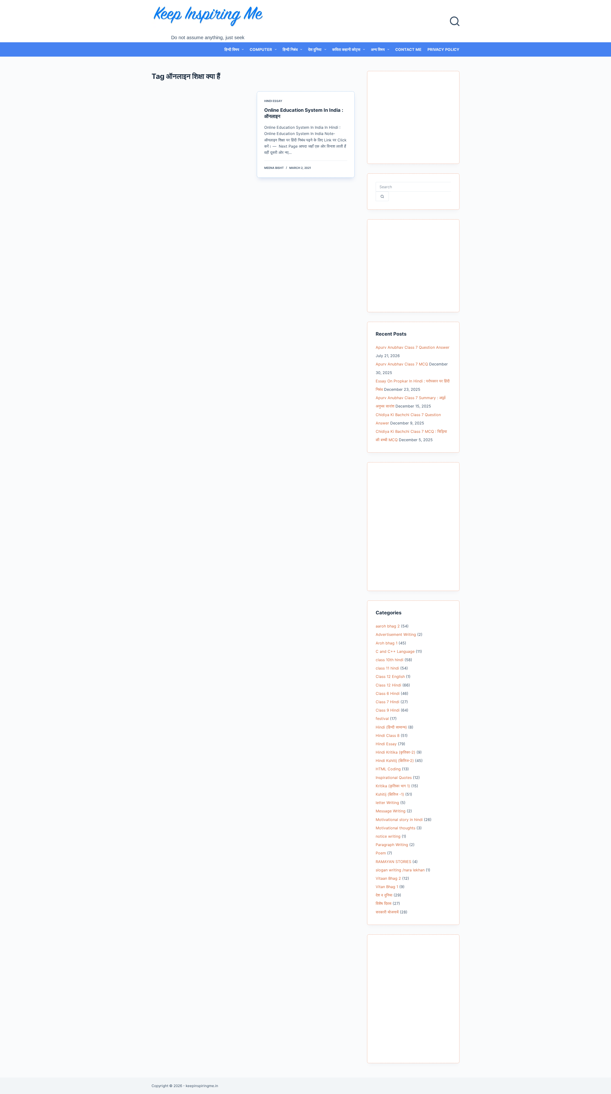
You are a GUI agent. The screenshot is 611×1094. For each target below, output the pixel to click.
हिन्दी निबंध (290, 49)
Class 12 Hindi (388, 685)
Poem (381, 853)
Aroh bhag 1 (386, 643)
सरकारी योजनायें (387, 912)
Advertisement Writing (396, 634)
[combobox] (413, 187)
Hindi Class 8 (388, 735)
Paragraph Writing (392, 844)
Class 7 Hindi (387, 701)
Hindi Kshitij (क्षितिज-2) (395, 760)
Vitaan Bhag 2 (388, 878)
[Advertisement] (413, 120)
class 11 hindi (387, 668)
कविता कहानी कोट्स (346, 49)
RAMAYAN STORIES (393, 861)
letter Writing (387, 802)
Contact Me (408, 49)
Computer (261, 49)
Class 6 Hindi (388, 693)
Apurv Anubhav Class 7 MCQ (402, 364)
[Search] (454, 21)
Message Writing (391, 811)
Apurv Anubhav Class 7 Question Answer (412, 347)
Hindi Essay (273, 101)
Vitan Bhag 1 (387, 886)
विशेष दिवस (383, 903)
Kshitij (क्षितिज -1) (390, 794)
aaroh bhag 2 (388, 626)
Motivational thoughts (395, 828)
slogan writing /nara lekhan (400, 870)
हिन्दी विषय (231, 49)
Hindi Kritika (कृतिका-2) (395, 752)
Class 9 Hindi (388, 710)
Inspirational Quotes (394, 777)
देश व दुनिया (384, 895)
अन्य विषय (378, 49)
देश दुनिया (314, 49)
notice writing (388, 836)
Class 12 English (390, 676)
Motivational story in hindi (399, 819)
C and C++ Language (395, 651)
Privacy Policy (443, 49)
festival (382, 718)
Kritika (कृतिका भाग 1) (393, 785)
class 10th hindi (389, 659)
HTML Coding (388, 769)
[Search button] (382, 196)
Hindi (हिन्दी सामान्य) (391, 727)
